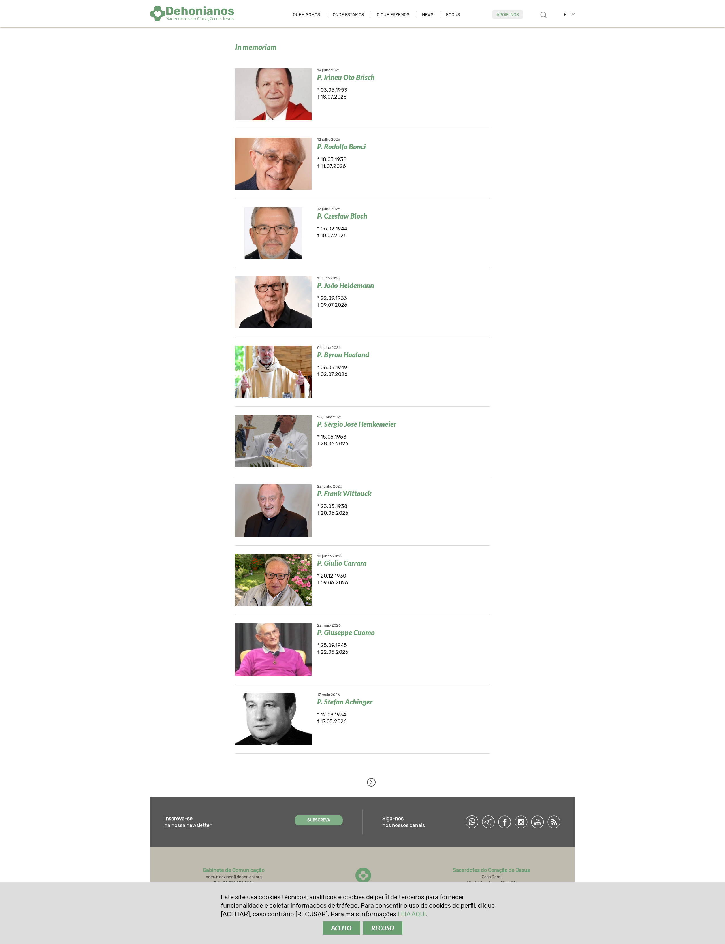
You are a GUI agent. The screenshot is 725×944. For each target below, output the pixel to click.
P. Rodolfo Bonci (341, 146)
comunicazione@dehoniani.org (234, 877)
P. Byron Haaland (343, 354)
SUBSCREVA (318, 820)
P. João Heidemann (345, 285)
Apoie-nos (507, 14)
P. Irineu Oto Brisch (346, 77)
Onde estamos (348, 15)
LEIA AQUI (412, 914)
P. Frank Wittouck (344, 493)
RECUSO (382, 928)
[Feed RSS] (554, 822)
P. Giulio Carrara (341, 563)
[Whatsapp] (472, 822)
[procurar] (543, 14)
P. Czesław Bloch (342, 216)
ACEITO (341, 928)
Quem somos (306, 15)
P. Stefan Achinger (344, 701)
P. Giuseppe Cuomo (346, 632)
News (427, 15)
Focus (453, 15)
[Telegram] (488, 822)
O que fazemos (393, 15)
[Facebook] (504, 822)
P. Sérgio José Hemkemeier (356, 424)
